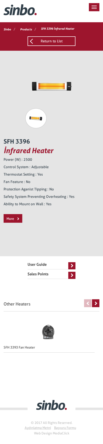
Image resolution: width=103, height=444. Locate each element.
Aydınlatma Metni (38, 428)
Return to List (52, 41)
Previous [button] (88, 303)
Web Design (43, 433)
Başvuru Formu (65, 428)
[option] (36, 118)
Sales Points (38, 274)
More (10, 219)
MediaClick (61, 433)
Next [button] (95, 303)
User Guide (37, 264)
